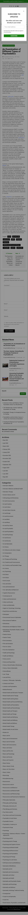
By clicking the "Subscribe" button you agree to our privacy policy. (13, 31)
